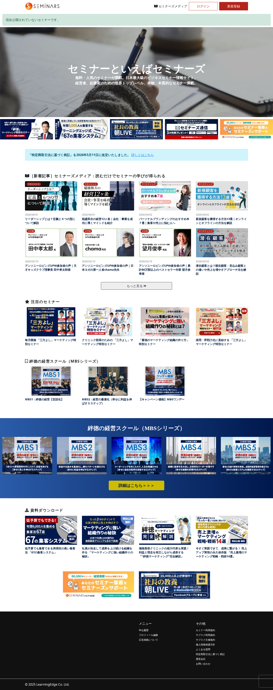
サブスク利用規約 (205, 635)
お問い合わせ (203, 663)
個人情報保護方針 (205, 644)
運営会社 (200, 659)
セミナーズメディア (172, 6)
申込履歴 (143, 630)
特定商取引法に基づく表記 (210, 654)
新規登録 (233, 6)
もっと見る (135, 286)
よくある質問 (203, 649)
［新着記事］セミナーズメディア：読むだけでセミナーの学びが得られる (97, 175)
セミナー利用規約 (205, 630)
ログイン (203, 6)
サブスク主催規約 (205, 639)
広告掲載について (148, 639)
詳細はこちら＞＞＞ (136, 485)
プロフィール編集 (148, 635)
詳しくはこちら (142, 155)
